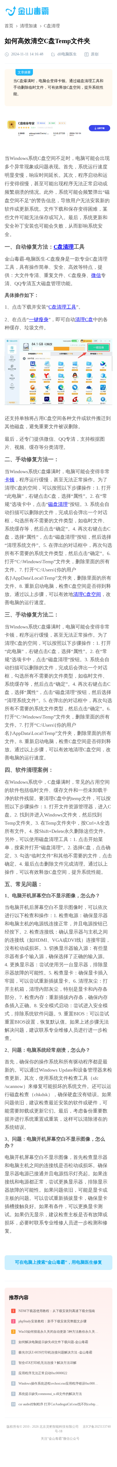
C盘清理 (64, 247)
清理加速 (28, 25)
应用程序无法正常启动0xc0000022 (43, 1373)
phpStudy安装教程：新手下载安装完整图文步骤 (53, 1321)
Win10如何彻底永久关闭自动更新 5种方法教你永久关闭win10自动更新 (59, 1332)
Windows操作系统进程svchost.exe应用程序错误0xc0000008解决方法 (59, 1383)
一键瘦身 (38, 319)
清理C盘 (84, 319)
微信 (96, 275)
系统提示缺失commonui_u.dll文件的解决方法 (50, 1394)
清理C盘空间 (87, 594)
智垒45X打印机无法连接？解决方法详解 (47, 1363)
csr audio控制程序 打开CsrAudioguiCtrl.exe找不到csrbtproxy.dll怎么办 (59, 1404)
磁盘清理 (58, 504)
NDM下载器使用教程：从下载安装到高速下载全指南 (57, 1311)
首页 (9, 25)
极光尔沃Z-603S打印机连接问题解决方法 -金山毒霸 (55, 1352)
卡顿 (9, 479)
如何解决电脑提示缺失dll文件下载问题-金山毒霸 (53, 1342)
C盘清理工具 (62, 307)
